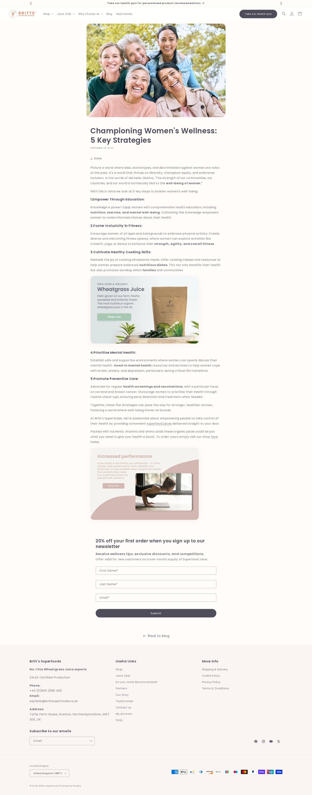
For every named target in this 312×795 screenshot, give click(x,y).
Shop (119, 669)
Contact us (123, 707)
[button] (48, 14)
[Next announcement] (281, 3)
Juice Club (123, 676)
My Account (124, 714)
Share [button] (98, 158)
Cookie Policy (211, 676)
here (214, 437)
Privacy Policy (211, 682)
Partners (121, 688)
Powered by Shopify (70, 786)
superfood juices (159, 423)
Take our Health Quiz (258, 13)
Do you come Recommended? (136, 682)
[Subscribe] (90, 741)
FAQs (119, 720)
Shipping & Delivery (215, 669)
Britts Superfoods (49, 786)
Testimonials (124, 701)
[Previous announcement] (31, 3)
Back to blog (158, 636)
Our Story (122, 695)
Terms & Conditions (215, 688)
